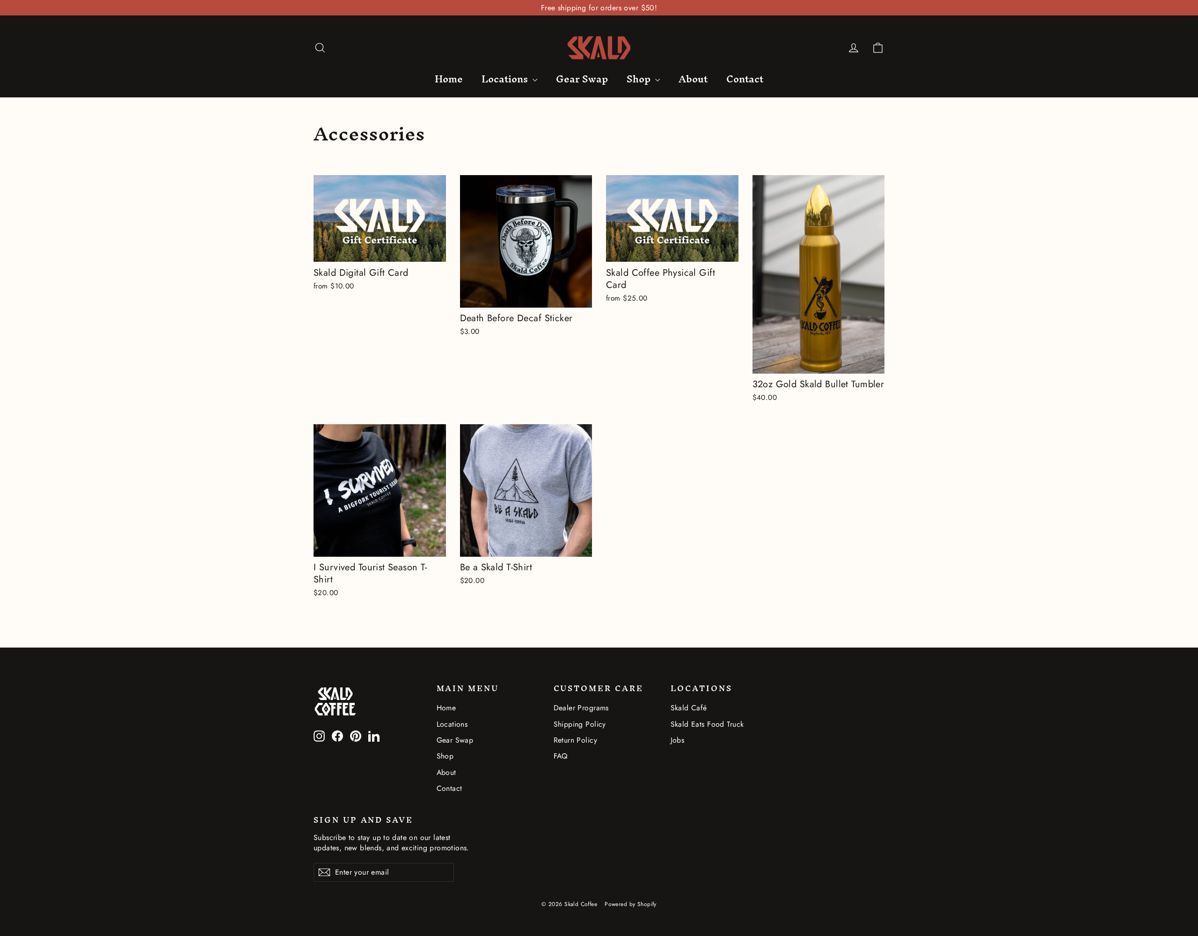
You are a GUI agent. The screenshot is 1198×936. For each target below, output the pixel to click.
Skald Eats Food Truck (707, 724)
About (693, 79)
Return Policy (576, 740)
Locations (506, 79)
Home (449, 79)
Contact (744, 79)
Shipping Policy (580, 724)
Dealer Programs (581, 707)
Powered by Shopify (631, 904)
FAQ (561, 756)
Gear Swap (582, 79)
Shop (640, 79)
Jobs (678, 740)
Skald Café (689, 707)
